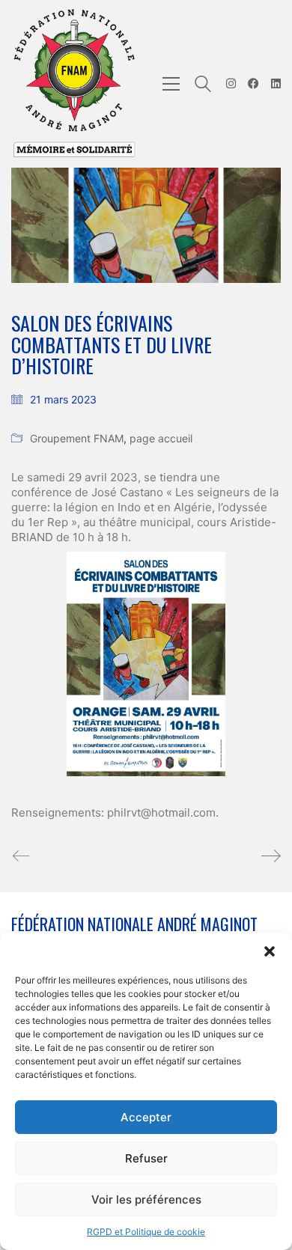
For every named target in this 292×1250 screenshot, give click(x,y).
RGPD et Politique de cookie (146, 1231)
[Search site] (203, 86)
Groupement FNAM (77, 438)
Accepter (146, 1117)
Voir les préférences (146, 1199)
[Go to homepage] (75, 83)
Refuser (146, 1158)
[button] (269, 951)
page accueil (161, 438)
